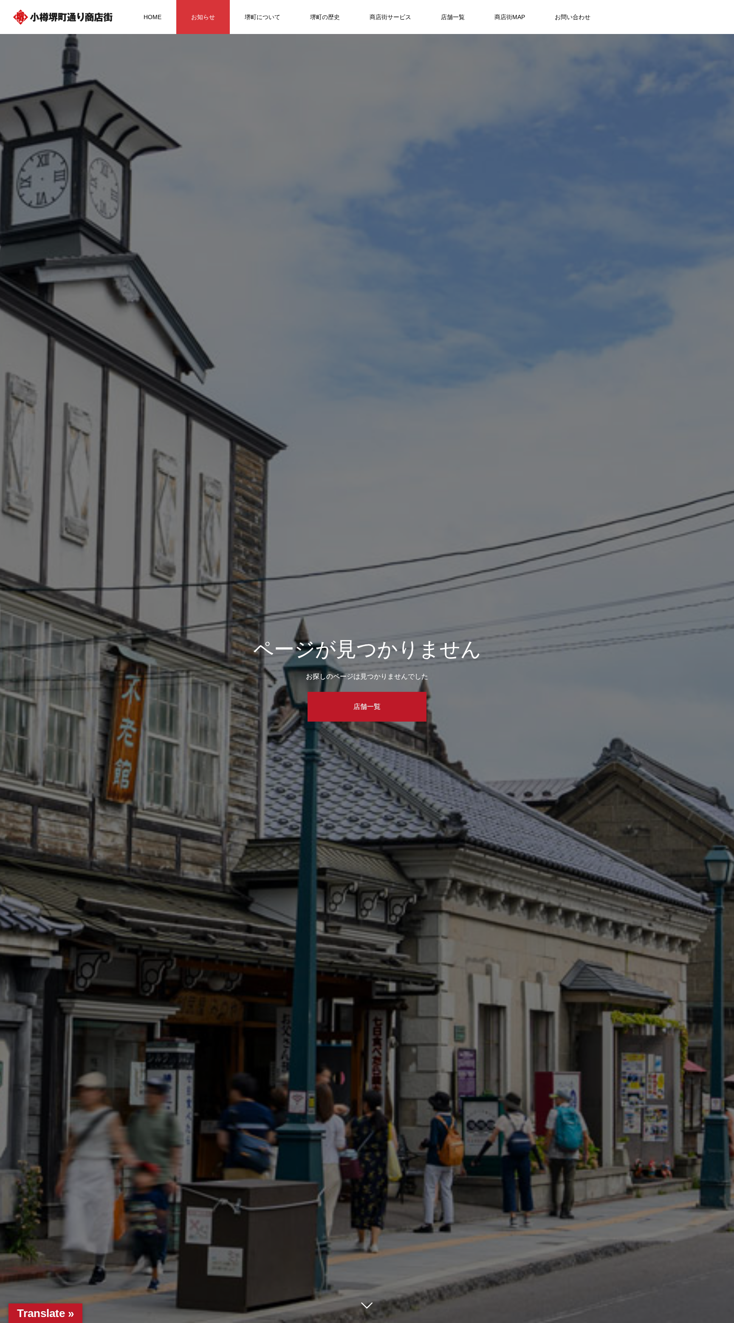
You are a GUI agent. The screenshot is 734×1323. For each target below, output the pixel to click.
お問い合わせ (572, 17)
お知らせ (203, 17)
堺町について (262, 17)
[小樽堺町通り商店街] (63, 17)
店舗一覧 (453, 17)
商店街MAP (509, 17)
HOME (152, 17)
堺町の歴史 (325, 17)
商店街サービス (390, 17)
